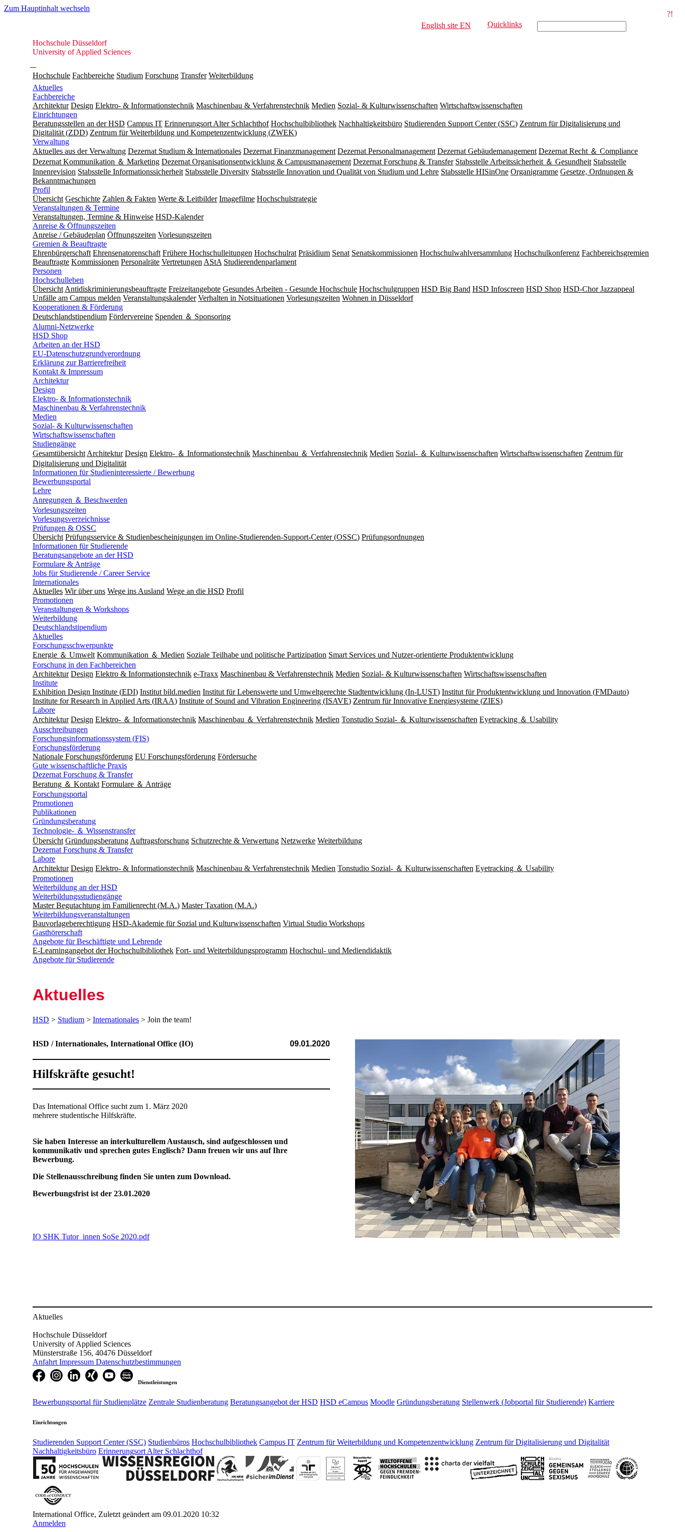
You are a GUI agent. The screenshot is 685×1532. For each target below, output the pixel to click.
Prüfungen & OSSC (64, 528)
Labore (44, 710)
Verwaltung (51, 141)
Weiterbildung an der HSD (75, 887)
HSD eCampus (344, 1402)
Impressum (77, 1362)
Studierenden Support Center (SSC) (89, 1442)
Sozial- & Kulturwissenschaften (83, 425)
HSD (41, 1019)
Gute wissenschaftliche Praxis (80, 765)
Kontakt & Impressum (68, 371)
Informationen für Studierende (80, 546)
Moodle (382, 1402)
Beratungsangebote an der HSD (83, 555)
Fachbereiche (93, 75)
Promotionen (53, 600)
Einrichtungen (55, 114)
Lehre (42, 490)
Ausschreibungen (60, 729)
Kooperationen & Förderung (78, 307)
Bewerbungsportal (62, 481)
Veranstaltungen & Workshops (81, 609)
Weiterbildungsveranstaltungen (81, 914)
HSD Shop (50, 335)
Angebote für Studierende (73, 959)
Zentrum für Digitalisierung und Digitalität (542, 1442)
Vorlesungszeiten (59, 510)
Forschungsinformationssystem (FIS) (91, 738)
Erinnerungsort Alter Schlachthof (150, 1451)
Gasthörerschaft (57, 932)
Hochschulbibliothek (224, 1442)
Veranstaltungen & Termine (76, 207)
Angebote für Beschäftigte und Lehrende (97, 941)
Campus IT (277, 1442)
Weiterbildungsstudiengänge (77, 896)
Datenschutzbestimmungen (138, 1362)
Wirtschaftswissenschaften (74, 434)
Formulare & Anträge (66, 564)
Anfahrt (46, 1362)
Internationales (56, 582)
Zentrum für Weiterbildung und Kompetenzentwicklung (385, 1442)
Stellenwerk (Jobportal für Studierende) (524, 1402)
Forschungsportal (60, 794)
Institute (45, 683)
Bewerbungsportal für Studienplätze (89, 1402)
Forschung (162, 75)
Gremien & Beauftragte (70, 244)
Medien (45, 416)
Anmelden (49, 1523)
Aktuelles (48, 87)
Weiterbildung (231, 75)
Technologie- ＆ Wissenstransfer (84, 830)
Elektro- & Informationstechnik (82, 398)
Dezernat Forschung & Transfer (83, 774)
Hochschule (51, 75)
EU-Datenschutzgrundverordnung (86, 353)
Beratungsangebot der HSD (274, 1402)
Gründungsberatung (64, 821)
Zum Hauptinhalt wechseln (47, 8)
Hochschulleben (58, 280)
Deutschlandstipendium (70, 627)
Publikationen (54, 812)
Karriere (601, 1402)
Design (44, 389)
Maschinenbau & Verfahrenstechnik (89, 407)
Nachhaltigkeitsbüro (64, 1451)
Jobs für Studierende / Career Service (91, 573)
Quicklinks (504, 24)
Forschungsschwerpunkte (73, 645)
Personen (47, 271)
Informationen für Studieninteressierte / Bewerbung (114, 472)
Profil (41, 189)
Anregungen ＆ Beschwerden (80, 500)
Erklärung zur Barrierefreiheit (79, 362)
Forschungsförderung (66, 747)
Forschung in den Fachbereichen (84, 665)
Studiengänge (54, 444)
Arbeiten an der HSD (66, 344)
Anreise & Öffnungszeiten (74, 226)
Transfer (194, 75)
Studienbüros (169, 1442)
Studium (129, 75)
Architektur (51, 380)
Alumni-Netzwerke (63, 326)
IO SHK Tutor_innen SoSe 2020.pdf (91, 1236)
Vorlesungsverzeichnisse (71, 519)
